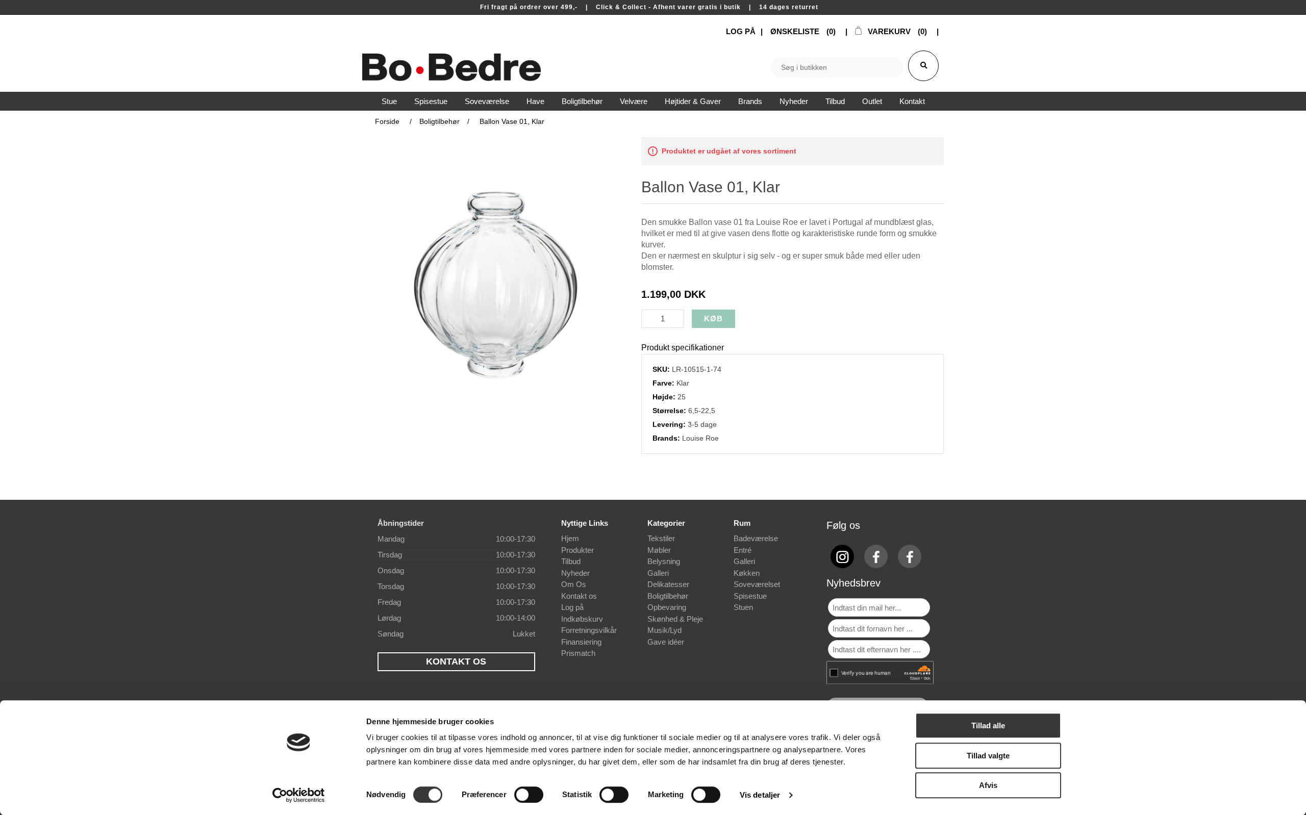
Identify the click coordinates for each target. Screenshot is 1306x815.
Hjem (570, 538)
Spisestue (750, 596)
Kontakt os (579, 596)
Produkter (577, 550)
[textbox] (837, 67)
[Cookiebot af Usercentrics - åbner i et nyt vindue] (298, 795)
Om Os (573, 584)
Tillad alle (988, 725)
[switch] (528, 794)
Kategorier (666, 523)
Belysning (663, 561)
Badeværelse (756, 538)
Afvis (988, 785)
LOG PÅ (741, 31)
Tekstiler (661, 538)
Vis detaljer (760, 795)
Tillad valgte (988, 755)
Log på (572, 607)
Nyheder (575, 573)
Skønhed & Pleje (675, 619)
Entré (742, 550)
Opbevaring (666, 607)
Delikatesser (668, 584)
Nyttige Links (584, 523)
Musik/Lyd (664, 630)
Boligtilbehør (667, 596)
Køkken (747, 573)
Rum (742, 523)
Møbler (659, 550)
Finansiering (581, 642)
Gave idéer (665, 642)
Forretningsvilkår (589, 630)
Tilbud (571, 561)
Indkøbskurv (582, 619)
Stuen (743, 607)
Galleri (658, 573)
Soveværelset (757, 584)
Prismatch (578, 653)
